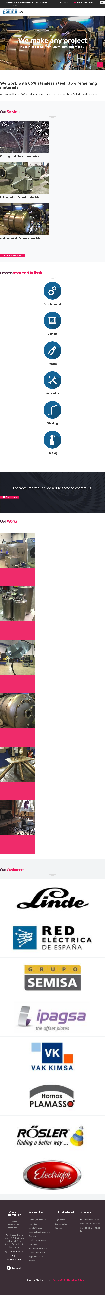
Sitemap (58, 1228)
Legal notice (60, 1220)
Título (15, 576)
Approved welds (36, 1256)
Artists (32, 1260)
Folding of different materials (37, 1242)
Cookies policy (61, 1224)
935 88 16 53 (65, 2)
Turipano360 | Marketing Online (68, 1280)
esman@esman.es (85, 2)
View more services (12, 255)
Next (100, 64)
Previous (93, 64)
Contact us (11, 497)
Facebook (16, 1268)
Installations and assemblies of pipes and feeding (39, 1232)
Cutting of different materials (37, 1222)
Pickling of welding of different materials (38, 1250)
